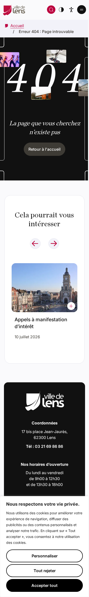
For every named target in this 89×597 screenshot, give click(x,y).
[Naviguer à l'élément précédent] (35, 243)
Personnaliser (45, 555)
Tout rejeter (45, 570)
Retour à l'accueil (44, 149)
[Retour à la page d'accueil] (24, 10)
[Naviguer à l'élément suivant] (53, 243)
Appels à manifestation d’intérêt (41, 323)
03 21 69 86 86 (49, 446)
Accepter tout (44, 585)
